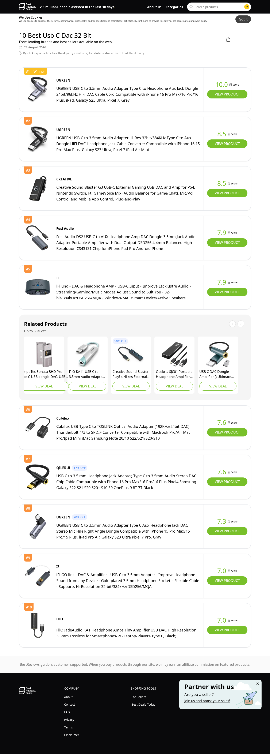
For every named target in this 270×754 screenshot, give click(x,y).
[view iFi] (37, 287)
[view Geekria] (174, 354)
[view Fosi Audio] (37, 238)
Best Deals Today (143, 704)
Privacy (69, 720)
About (68, 697)
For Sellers (138, 697)
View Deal (44, 386)
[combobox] (219, 6)
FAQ (67, 712)
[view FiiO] (87, 354)
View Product (227, 94)
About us (154, 7)
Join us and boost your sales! (207, 700)
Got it (243, 19)
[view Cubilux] (37, 427)
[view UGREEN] (37, 89)
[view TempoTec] (44, 354)
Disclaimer (71, 735)
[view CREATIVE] (37, 188)
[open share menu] (228, 39)
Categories (174, 7)
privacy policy (200, 20)
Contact (69, 704)
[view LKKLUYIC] (218, 354)
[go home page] (27, 6)
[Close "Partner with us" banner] (257, 683)
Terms (68, 727)
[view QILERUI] (37, 477)
